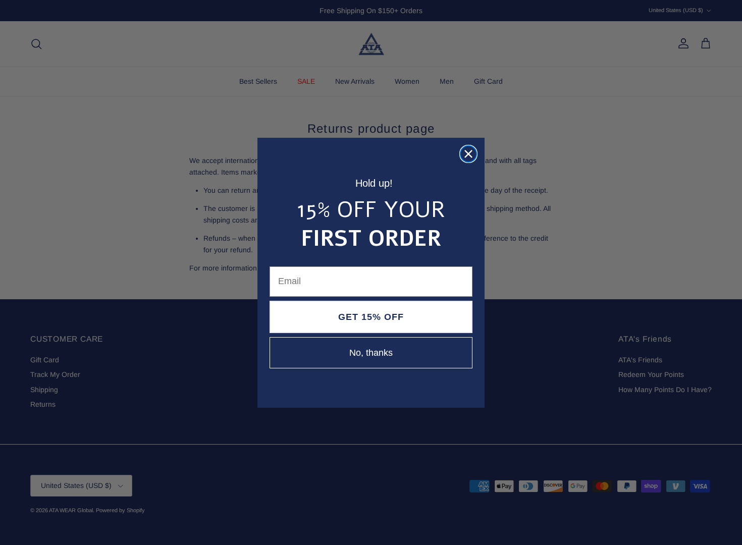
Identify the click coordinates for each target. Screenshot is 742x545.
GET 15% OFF (371, 317)
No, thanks (371, 353)
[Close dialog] (468, 154)
